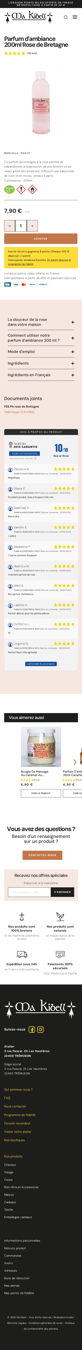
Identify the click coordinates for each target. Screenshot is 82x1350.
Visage (9, 1172)
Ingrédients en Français (29, 374)
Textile (8, 1210)
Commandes (13, 1256)
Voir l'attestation (24, 453)
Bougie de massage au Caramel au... (34, 773)
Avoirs (8, 1263)
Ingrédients (18, 363)
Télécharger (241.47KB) (19, 412)
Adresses (10, 1271)
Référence (12, 153)
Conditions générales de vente (46, 1323)
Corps (8, 1180)
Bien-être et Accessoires (21, 1187)
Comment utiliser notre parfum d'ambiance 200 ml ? (34, 338)
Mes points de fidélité (19, 1293)
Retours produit (15, 1248)
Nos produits (13, 1156)
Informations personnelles (22, 1241)
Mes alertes (12, 1286)
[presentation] (7, 762)
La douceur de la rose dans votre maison (27, 322)
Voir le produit (41, 793)
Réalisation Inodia (63, 1317)
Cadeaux (10, 1202)
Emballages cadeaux (18, 1217)
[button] (43, 855)
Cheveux (10, 1165)
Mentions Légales (17, 1323)
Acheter (40, 238)
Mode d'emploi (21, 351)
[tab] (41, 322)
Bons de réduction (17, 1278)
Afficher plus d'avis (41, 663)
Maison (9, 1195)
